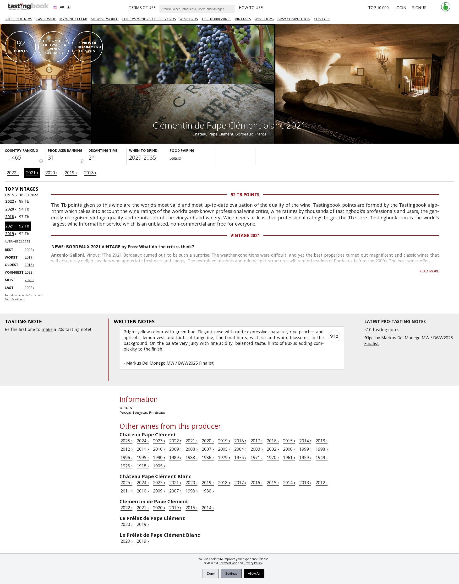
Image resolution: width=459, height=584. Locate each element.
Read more (429, 271)
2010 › (159, 449)
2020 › (51, 172)
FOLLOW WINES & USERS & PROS (149, 19)
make (47, 329)
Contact (322, 19)
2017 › (256, 440)
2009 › (175, 449)
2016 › (273, 440)
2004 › (240, 449)
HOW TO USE (251, 7)
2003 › (256, 449)
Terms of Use (228, 563)
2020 (9, 209)
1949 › (322, 457)
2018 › (90, 172)
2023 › (159, 440)
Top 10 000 (378, 7)
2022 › (13, 172)
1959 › (305, 457)
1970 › (273, 457)
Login (400, 7)
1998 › (322, 449)
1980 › (208, 491)
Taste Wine (46, 19)
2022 (9, 201)
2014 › (305, 440)
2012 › (126, 449)
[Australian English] (62, 7)
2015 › (289, 440)
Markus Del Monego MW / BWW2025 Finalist (170, 363)
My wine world (105, 19)
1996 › (126, 457)
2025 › (126, 440)
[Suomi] (69, 7)
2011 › (143, 449)
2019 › (71, 172)
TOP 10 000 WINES (216, 19)
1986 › (208, 457)
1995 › (143, 457)
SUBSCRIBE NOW (18, 19)
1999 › (305, 449)
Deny (211, 573)
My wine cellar (73, 19)
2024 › (143, 440)
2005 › (224, 449)
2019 (9, 233)
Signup (419, 7)
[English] (55, 7)
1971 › (256, 457)
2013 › (322, 440)
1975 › (240, 457)
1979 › (224, 457)
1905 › (159, 466)
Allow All (254, 573)
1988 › (191, 457)
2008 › (191, 449)
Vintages (243, 19)
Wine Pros (189, 19)
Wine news (264, 19)
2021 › (32, 172)
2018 (9, 216)
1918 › (143, 466)
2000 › (289, 449)
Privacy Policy (253, 563)
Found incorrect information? (24, 297)
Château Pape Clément (212, 134)
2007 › (208, 449)
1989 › (175, 457)
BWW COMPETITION (293, 19)
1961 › (289, 457)
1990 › (159, 457)
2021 (9, 226)
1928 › (126, 466)
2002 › (273, 449)
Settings (231, 573)
